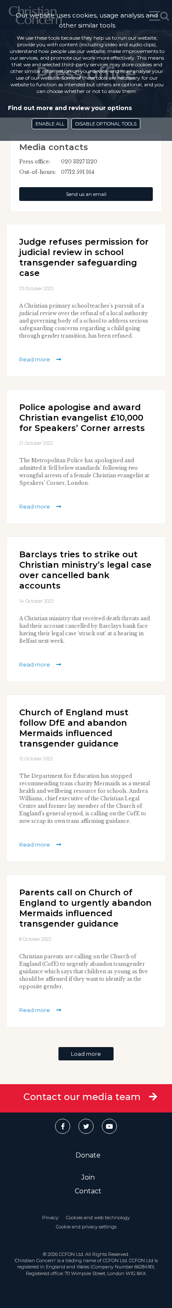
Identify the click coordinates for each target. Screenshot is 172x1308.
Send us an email (86, 194)
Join (88, 1177)
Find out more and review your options (70, 108)
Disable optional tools (106, 124)
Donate (88, 1155)
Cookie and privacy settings (86, 1227)
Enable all (49, 124)
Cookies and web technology (98, 1217)
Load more (86, 1053)
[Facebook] (62, 1126)
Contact (88, 1191)
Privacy (50, 1217)
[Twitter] (86, 1126)
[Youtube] (109, 1126)
